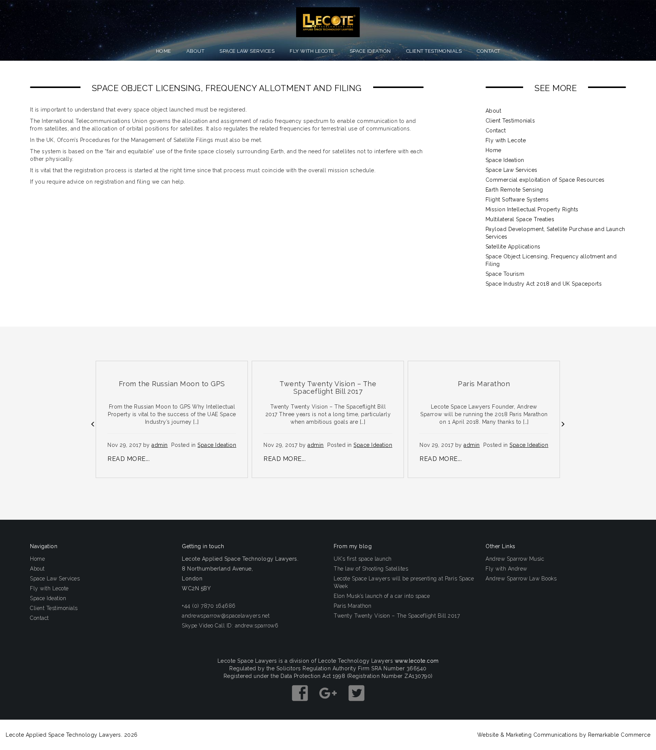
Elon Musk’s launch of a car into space (382, 596)
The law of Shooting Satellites (371, 569)
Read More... (128, 458)
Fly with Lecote (312, 51)
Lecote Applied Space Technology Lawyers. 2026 (72, 735)
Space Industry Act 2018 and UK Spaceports (544, 284)
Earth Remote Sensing (514, 190)
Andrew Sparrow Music (515, 559)
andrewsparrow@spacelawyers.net (226, 616)
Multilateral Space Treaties (520, 219)
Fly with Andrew (506, 569)
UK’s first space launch (363, 559)
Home (163, 51)
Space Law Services (246, 51)
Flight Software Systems (517, 200)
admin (159, 445)
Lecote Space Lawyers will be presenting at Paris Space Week (404, 582)
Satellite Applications (513, 247)
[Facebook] (301, 704)
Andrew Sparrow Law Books (521, 578)
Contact (488, 51)
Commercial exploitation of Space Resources (545, 180)
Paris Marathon (352, 606)
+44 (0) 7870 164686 (209, 606)
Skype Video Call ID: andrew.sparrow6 (230, 626)
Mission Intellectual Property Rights (532, 209)
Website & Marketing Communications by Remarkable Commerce (564, 735)
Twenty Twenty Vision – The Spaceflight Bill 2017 (397, 616)
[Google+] (329, 704)
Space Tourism (505, 274)
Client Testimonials (434, 51)
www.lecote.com (417, 661)
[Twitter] (356, 704)
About (195, 51)
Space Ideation (370, 51)
